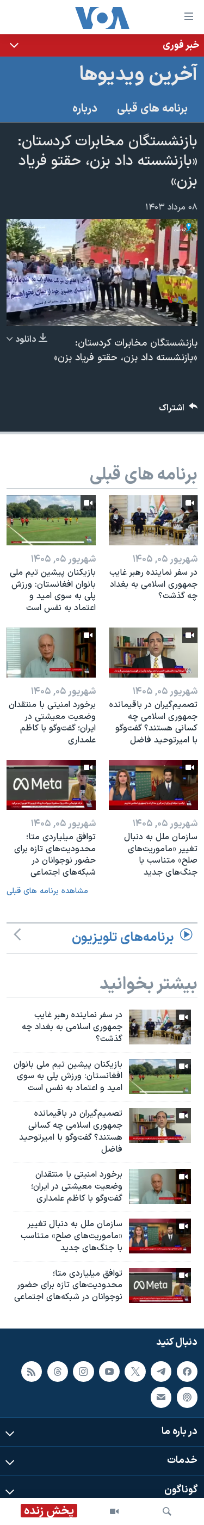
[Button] (178, 410)
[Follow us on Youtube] (109, 1371)
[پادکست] (187, 1397)
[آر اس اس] (31, 1371)
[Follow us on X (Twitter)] (135, 1371)
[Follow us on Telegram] (161, 1371)
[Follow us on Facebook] (187, 1371)
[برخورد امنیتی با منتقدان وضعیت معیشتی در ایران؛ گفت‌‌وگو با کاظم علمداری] (51, 653)
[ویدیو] (114, 1511)
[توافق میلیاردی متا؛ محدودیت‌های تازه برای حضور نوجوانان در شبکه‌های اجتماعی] (51, 785)
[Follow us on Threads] (57, 1371)
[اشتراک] (161, 1397)
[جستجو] (167, 1511)
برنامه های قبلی (152, 109)
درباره (84, 109)
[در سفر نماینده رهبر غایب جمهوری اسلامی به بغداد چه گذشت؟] (153, 520)
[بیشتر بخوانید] (102, 45)
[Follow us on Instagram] (83, 1371)
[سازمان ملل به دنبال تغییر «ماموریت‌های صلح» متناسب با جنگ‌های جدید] (153, 785)
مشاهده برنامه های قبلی (47, 891)
